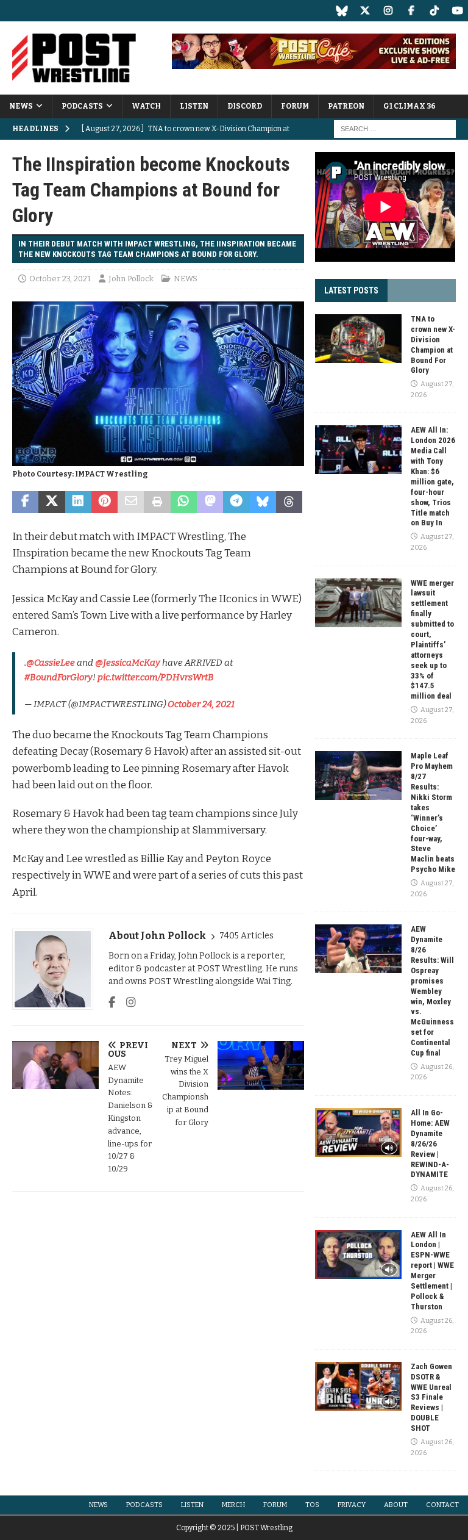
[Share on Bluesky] (263, 502)
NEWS (21, 106)
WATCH (146, 106)
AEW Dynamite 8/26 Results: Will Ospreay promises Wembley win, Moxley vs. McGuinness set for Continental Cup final (432, 990)
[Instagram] (388, 10)
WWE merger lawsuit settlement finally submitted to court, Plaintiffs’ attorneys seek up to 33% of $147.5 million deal (432, 639)
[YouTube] (457, 10)
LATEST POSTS (351, 290)
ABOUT (396, 1505)
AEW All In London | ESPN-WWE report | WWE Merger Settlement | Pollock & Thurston (432, 1270)
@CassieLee (50, 662)
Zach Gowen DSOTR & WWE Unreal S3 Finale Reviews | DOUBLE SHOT (431, 1397)
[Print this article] (157, 502)
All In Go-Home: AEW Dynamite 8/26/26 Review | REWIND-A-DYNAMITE (430, 1143)
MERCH (233, 1505)
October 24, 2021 (201, 704)
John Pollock (131, 278)
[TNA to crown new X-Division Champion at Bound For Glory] (358, 338)
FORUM (295, 106)
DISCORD (244, 106)
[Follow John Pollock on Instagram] (126, 1002)
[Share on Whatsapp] (184, 502)
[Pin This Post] (104, 502)
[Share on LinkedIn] (78, 502)
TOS (312, 1505)
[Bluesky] (341, 10)
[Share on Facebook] (25, 502)
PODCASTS (82, 106)
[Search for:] (395, 129)
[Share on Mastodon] (210, 502)
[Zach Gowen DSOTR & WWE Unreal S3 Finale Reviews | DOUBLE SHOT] (358, 1386)
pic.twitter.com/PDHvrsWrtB (156, 677)
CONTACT (442, 1505)
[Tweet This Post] (51, 502)
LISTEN (194, 106)
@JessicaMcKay (127, 662)
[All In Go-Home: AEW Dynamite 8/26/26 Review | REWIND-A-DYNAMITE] (358, 1132)
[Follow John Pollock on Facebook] (111, 1002)
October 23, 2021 (60, 278)
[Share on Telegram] (236, 502)
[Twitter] (364, 10)
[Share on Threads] (289, 502)
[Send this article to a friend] (131, 502)
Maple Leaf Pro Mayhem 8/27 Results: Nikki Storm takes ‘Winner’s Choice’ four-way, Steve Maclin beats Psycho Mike (433, 812)
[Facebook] (411, 10)
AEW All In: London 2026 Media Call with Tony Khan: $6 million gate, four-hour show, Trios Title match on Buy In (433, 476)
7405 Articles (246, 935)
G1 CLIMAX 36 (409, 106)
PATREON (346, 106)
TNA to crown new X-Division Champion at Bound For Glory (433, 344)
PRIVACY (352, 1505)
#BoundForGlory (58, 677)
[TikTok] (434, 10)
